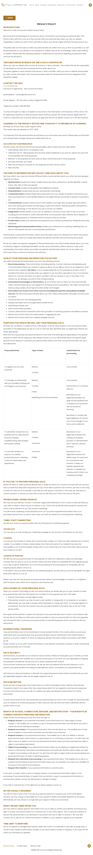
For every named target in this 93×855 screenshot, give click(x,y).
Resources (61, 5)
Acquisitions (52, 5)
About (37, 5)
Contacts (79, 5)
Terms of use (35, 846)
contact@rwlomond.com (26, 94)
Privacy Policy (8, 846)
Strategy (43, 5)
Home (32, 5)
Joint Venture (70, 5)
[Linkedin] (90, 5)
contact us (47, 338)
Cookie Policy (53, 547)
